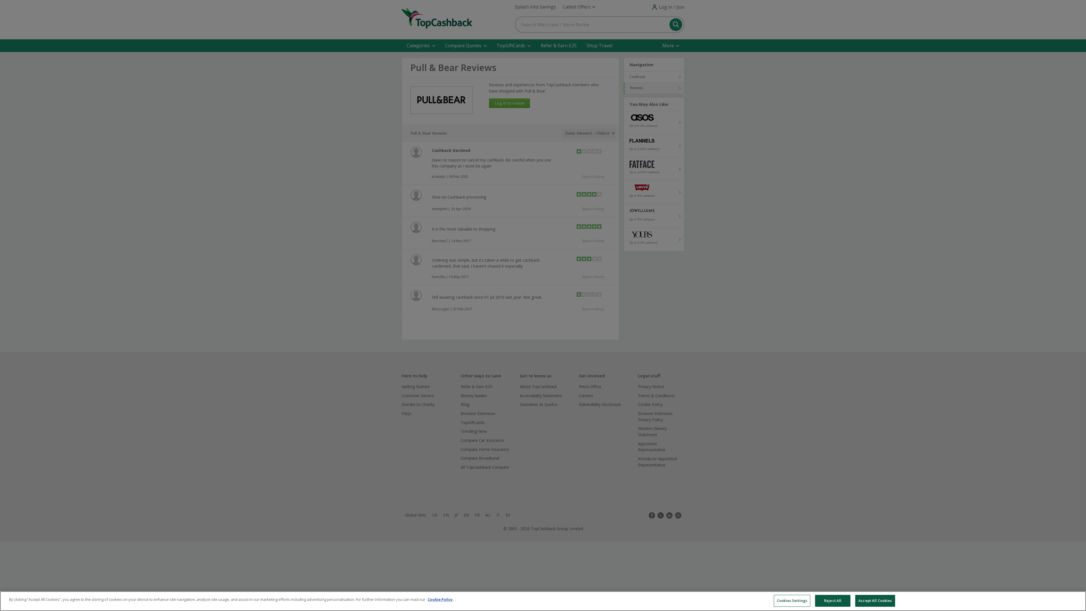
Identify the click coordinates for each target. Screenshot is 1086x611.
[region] (543, 601)
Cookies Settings (792, 600)
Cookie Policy (440, 599)
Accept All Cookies (875, 600)
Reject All (832, 600)
